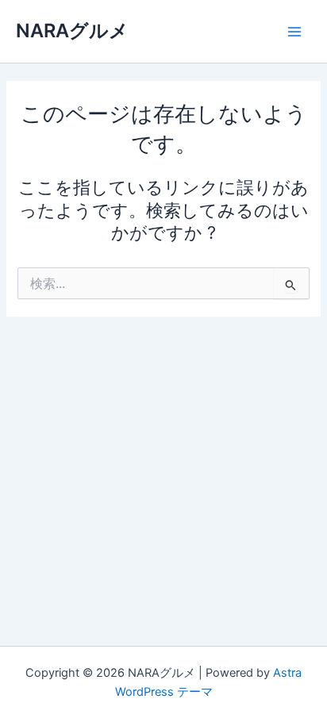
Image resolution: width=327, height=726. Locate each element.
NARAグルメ (72, 30)
